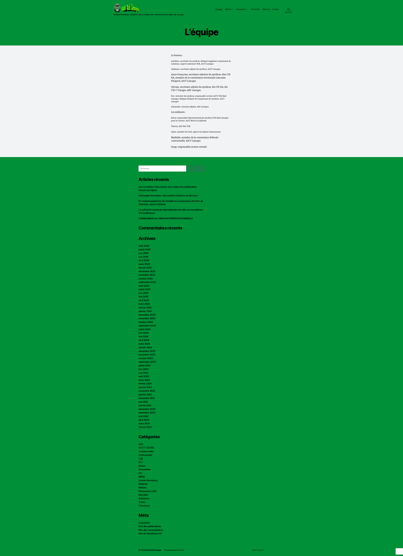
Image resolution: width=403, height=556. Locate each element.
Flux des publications (150, 526)
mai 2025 (143, 296)
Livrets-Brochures (148, 480)
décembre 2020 (147, 409)
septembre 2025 (147, 282)
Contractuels (145, 455)
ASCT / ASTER (146, 447)
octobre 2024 (146, 322)
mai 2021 (143, 402)
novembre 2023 (147, 354)
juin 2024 (144, 333)
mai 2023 (143, 373)
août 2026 (144, 246)
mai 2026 (143, 257)
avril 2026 (144, 260)
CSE (141, 458)
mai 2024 (143, 336)
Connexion (144, 522)
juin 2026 (144, 253)
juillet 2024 (145, 329)
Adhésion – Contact (270, 9)
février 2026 (145, 267)
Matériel (143, 484)
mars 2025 (144, 304)
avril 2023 (144, 376)
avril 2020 (144, 420)
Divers (142, 466)
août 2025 (144, 286)
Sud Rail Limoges (153, 550)
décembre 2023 (147, 351)
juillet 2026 (145, 249)
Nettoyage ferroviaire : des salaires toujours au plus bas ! (169, 195)
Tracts (142, 502)
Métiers (228, 9)
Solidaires (144, 498)
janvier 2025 (145, 311)
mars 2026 (144, 264)
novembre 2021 (147, 398)
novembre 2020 (147, 412)
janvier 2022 (145, 394)
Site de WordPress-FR (150, 533)
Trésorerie (255, 9)
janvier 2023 (145, 387)
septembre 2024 (147, 325)
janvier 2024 (145, 347)
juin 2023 (143, 369)
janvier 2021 (145, 405)
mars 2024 (144, 344)
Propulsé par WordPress (174, 550)
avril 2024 (144, 340)
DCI (140, 462)
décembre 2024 (147, 315)
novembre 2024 (147, 318)
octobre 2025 (146, 278)
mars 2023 (144, 380)
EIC (140, 473)
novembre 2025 (147, 275)
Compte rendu (146, 451)
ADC (141, 444)
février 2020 (145, 427)
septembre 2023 (147, 362)
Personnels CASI (147, 491)
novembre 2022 (147, 391)
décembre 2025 (147, 271)
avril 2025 (144, 300)
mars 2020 (144, 423)
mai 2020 (143, 416)
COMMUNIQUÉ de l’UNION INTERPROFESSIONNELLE (166, 218)
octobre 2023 (146, 358)
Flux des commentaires (151, 530)
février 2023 (145, 383)
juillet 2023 (144, 365)
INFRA (142, 476)
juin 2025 (143, 293)
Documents (241, 9)
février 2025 (145, 307)
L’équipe (218, 9)
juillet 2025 (144, 289)
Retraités (143, 495)
